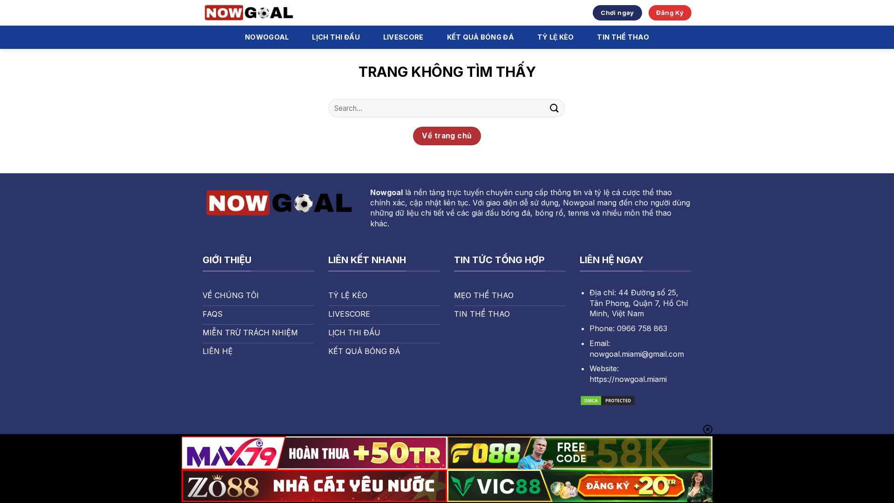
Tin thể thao (623, 37)
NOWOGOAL (267, 37)
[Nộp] (554, 108)
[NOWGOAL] (249, 13)
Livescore (403, 37)
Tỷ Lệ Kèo (555, 37)
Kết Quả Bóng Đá (480, 37)
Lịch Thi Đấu (335, 37)
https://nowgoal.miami (628, 379)
